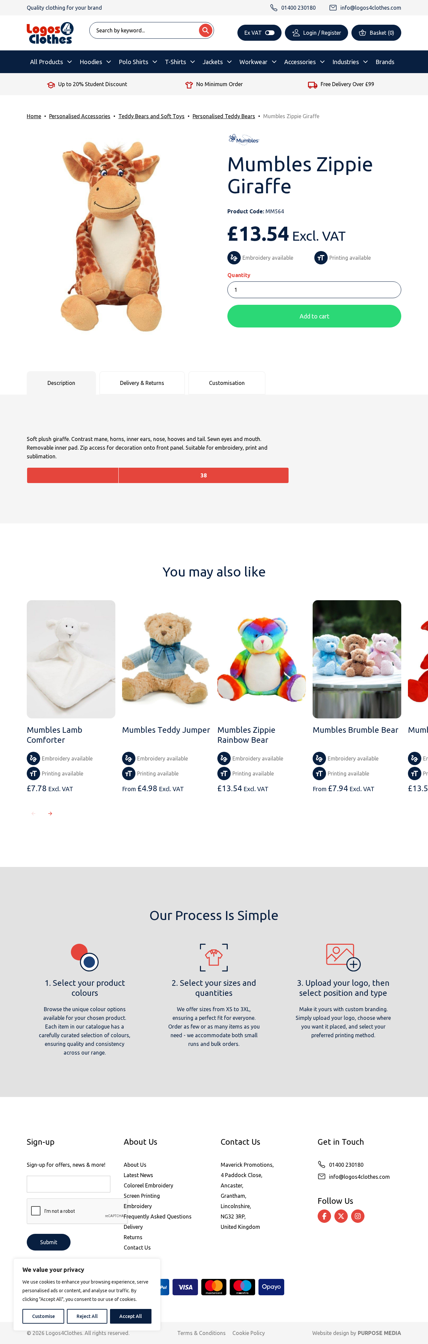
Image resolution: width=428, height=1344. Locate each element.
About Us (135, 1165)
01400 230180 (346, 1165)
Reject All (87, 1316)
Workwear (253, 61)
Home (34, 116)
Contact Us (137, 1248)
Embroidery (138, 1206)
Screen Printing (142, 1196)
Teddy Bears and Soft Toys (151, 116)
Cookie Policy (248, 1333)
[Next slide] (50, 813)
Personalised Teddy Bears (224, 116)
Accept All (130, 1316)
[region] (86, 1295)
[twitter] (341, 1216)
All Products (46, 61)
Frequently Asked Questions (158, 1216)
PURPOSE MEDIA (379, 1333)
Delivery (133, 1227)
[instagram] (357, 1216)
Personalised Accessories (79, 116)
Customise (43, 1316)
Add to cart (314, 316)
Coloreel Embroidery (148, 1185)
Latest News (138, 1175)
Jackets (213, 61)
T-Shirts (175, 61)
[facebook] (324, 1216)
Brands (385, 61)
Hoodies (91, 61)
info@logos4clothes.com (359, 1177)
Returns (133, 1237)
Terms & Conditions (201, 1333)
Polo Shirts (133, 61)
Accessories (300, 61)
